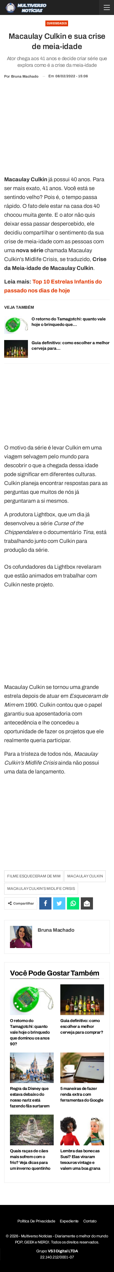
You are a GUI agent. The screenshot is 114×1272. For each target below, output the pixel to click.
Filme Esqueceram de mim (33, 876)
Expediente (69, 1221)
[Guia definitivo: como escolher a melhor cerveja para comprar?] (16, 349)
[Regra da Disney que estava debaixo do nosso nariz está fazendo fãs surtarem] (32, 1068)
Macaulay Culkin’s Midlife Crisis (41, 889)
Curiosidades (57, 23)
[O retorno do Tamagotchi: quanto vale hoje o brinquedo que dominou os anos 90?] (16, 325)
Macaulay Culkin (85, 876)
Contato (90, 1221)
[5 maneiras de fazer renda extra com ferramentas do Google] (82, 1068)
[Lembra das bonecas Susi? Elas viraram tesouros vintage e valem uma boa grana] (82, 1130)
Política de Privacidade (36, 1221)
